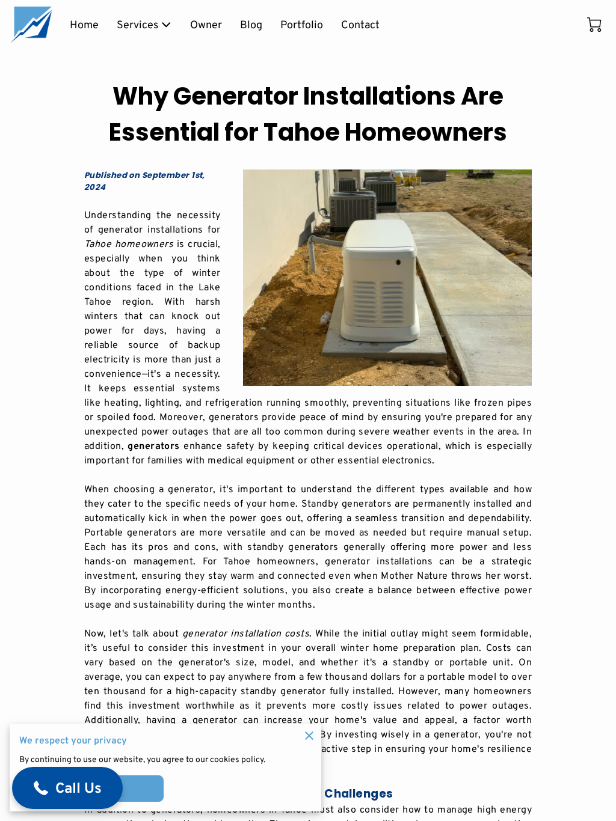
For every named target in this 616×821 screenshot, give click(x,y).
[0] (594, 24)
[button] (67, 788)
